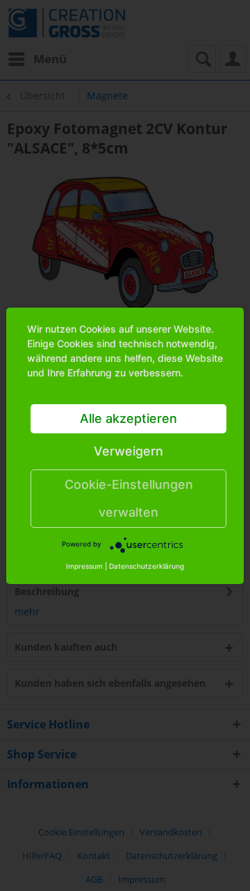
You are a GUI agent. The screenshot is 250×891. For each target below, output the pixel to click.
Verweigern (128, 451)
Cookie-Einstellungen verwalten (129, 498)
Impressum (84, 566)
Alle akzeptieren (128, 418)
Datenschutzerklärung (146, 566)
